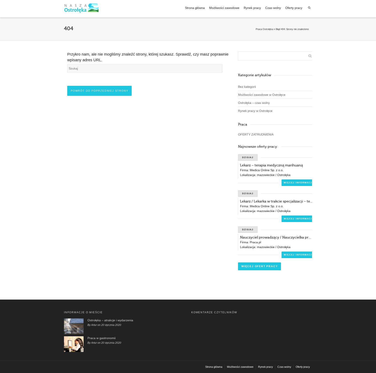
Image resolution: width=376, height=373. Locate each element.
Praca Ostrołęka (264, 29)
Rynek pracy (252, 8)
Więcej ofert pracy (259, 266)
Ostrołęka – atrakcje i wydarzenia (110, 320)
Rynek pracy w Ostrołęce (255, 111)
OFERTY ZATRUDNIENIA (256, 134)
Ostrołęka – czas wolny (254, 102)
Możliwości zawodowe (224, 8)
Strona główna (195, 8)
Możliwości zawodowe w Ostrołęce (261, 94)
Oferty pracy (293, 8)
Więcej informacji (298, 182)
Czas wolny (273, 8)
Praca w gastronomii (101, 338)
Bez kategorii (247, 86)
